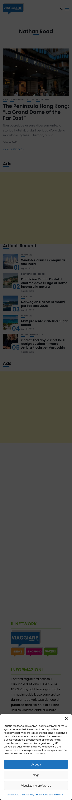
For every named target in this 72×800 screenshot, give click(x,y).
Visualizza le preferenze (36, 785)
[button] (66, 718)
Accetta (36, 764)
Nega (36, 775)
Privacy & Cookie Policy (20, 794)
